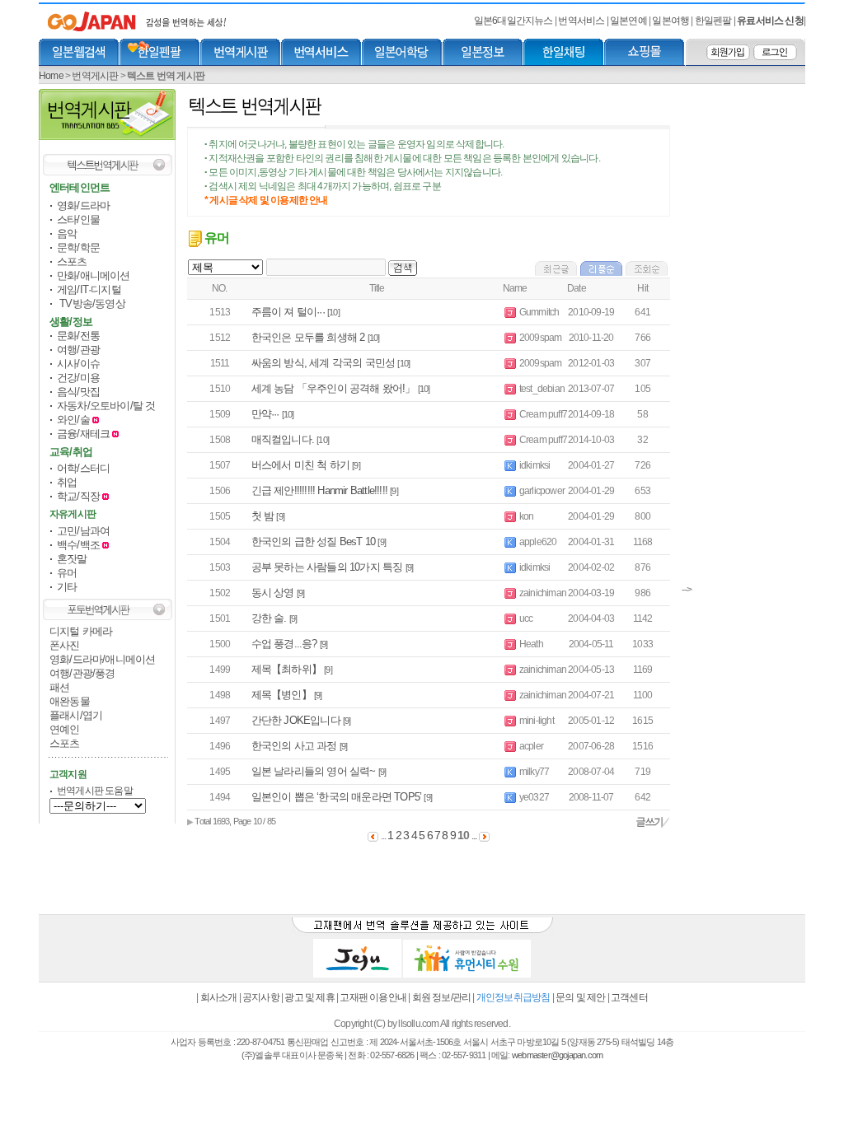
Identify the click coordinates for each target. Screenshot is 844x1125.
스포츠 (72, 261)
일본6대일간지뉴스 (513, 20)
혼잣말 (72, 559)
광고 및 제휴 (309, 997)
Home (51, 76)
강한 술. (269, 618)
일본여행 (671, 20)
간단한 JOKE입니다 (295, 720)
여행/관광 (78, 349)
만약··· (265, 414)
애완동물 (69, 701)
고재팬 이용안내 (373, 997)
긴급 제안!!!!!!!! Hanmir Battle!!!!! (319, 490)
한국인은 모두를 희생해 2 (308, 337)
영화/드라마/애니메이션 (102, 659)
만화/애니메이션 (93, 275)
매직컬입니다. (282, 439)
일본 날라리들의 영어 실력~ (313, 771)
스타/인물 (78, 219)
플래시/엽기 (75, 715)
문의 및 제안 (580, 997)
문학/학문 (78, 247)
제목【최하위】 (286, 669)
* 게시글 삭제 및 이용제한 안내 (266, 200)
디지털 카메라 (80, 631)
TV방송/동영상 (91, 303)
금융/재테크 (84, 433)
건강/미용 (78, 377)
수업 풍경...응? (284, 643)
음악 (67, 233)
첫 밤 (262, 516)
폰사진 (64, 645)
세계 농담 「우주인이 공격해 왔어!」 (333, 388)
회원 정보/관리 (441, 997)
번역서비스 (582, 20)
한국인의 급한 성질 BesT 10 (313, 541)
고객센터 (629, 997)
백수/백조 (78, 545)
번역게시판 (95, 76)
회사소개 (218, 997)
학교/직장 (78, 496)
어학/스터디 (83, 468)
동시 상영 (272, 592)
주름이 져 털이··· (288, 312)
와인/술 (74, 419)
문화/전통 (78, 335)
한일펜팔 (714, 20)
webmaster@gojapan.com (557, 1055)
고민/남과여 (83, 531)
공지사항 (260, 997)
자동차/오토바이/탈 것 (106, 405)
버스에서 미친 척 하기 (300, 465)
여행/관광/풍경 (82, 673)
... (474, 836)
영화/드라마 (83, 205)
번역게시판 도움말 (95, 790)
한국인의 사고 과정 (294, 746)
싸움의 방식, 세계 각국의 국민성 (323, 363)
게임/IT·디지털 (89, 289)
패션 (59, 687)
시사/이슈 (78, 363)
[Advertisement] (743, 336)
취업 (67, 482)
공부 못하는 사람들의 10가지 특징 (327, 567)
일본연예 (629, 20)
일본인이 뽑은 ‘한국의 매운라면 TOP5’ (336, 797)
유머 (67, 573)
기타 (67, 587)
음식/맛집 (78, 391)
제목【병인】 (281, 695)
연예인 (64, 729)
